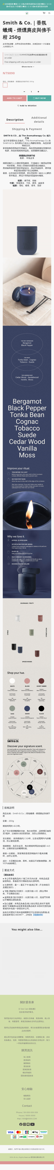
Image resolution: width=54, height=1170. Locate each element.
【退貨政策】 (38, 915)
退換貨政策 (27, 1069)
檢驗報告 (27, 1096)
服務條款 (27, 1063)
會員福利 (27, 1060)
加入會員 (27, 1057)
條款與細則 (27, 1072)
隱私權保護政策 (27, 1076)
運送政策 (27, 1066)
